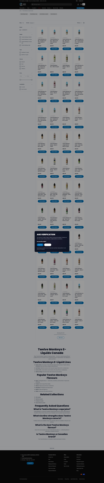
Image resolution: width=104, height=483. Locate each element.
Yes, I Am (40, 244)
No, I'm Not (48, 244)
